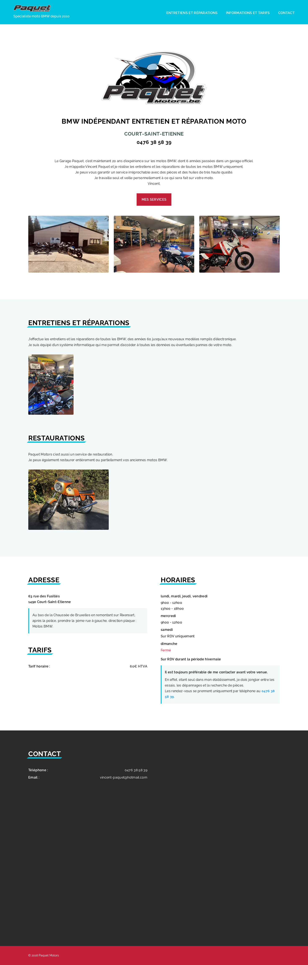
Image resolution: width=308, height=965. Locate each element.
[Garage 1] (68, 271)
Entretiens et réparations (192, 13)
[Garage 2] (154, 271)
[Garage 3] (239, 271)
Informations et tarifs (248, 13)
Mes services (154, 199)
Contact (286, 13)
